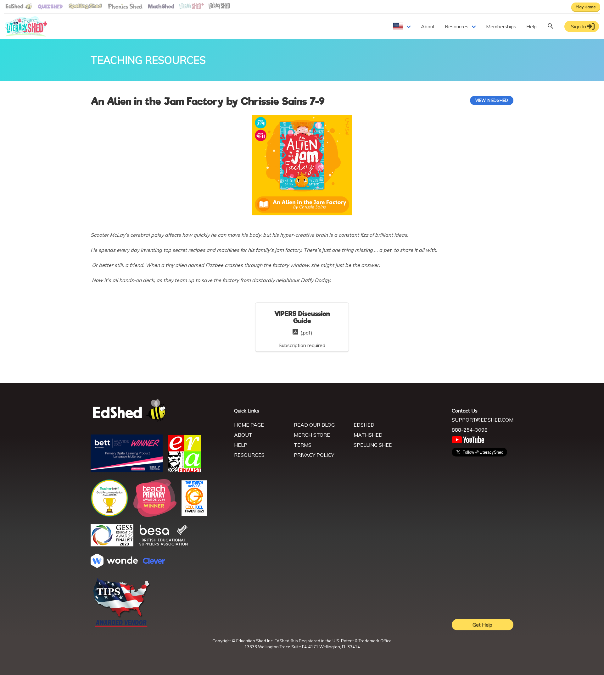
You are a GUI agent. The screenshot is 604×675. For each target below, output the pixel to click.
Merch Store (312, 435)
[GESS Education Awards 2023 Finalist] (112, 544)
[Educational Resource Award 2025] (184, 470)
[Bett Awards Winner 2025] (127, 470)
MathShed (368, 435)
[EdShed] (158, 410)
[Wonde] (114, 566)
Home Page (249, 425)
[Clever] (154, 562)
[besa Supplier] (163, 545)
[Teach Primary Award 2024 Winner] (154, 515)
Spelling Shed (373, 445)
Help (531, 26)
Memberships (501, 26)
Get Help (482, 625)
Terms (302, 445)
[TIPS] (121, 626)
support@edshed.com (482, 420)
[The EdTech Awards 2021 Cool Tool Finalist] (194, 514)
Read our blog (314, 425)
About (428, 26)
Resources (456, 26)
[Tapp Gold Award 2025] (109, 515)
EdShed (364, 425)
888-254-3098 (470, 430)
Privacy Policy (314, 455)
